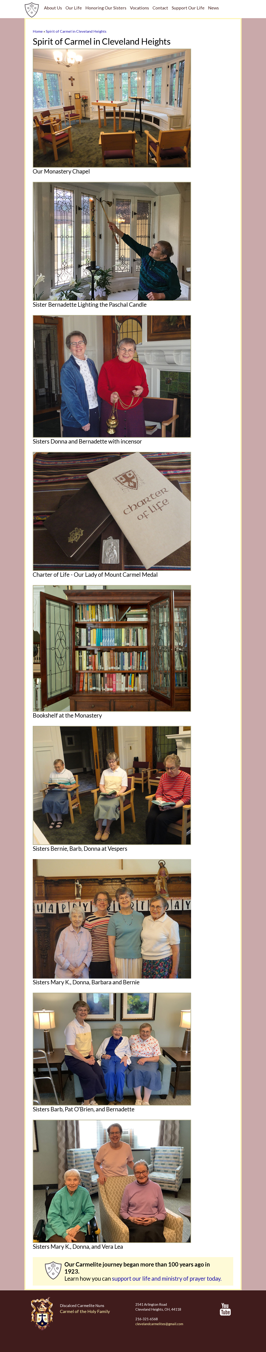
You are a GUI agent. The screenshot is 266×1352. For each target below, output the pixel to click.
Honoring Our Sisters (105, 7)
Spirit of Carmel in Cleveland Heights (76, 31)
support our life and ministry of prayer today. (166, 1278)
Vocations (139, 7)
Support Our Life (188, 7)
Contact (160, 7)
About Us (53, 7)
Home (38, 31)
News (213, 7)
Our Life (74, 7)
